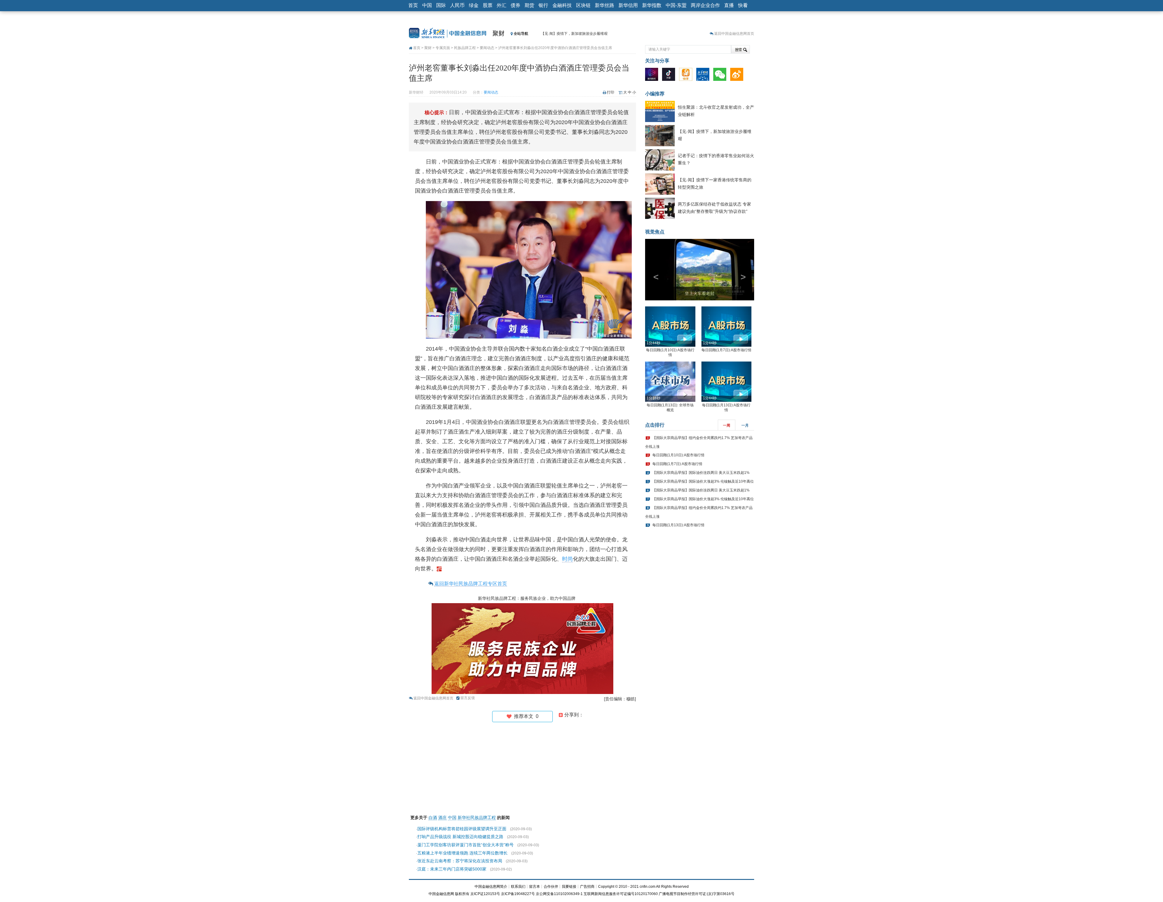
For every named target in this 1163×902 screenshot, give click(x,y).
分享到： (573, 714)
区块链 (583, 5)
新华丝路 (604, 5)
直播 (729, 5)
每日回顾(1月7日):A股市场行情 (726, 350)
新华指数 (651, 5)
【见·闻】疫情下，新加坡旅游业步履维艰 (574, 33)
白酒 (433, 817)
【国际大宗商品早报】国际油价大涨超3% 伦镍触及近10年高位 (703, 481)
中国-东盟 (676, 5)
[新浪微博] (738, 76)
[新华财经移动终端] (704, 76)
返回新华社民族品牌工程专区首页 (470, 583)
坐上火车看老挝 (699, 293)
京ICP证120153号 (485, 894)
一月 (745, 425)
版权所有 (462, 894)
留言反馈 (467, 698)
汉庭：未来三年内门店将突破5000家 (451, 869)
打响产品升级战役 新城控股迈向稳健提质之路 (460, 836)
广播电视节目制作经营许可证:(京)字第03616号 (696, 894)
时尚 (567, 559)
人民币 (457, 5)
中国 (427, 5)
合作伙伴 (551, 886)
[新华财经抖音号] (670, 76)
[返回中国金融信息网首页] (439, 569)
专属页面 (443, 48)
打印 (610, 92)
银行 (543, 5)
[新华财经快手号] (687, 76)
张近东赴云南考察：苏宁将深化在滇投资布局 (459, 860)
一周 (726, 425)
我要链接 (569, 886)
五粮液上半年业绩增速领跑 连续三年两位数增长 (462, 853)
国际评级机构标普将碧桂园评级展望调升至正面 (461, 828)
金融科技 (562, 5)
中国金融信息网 (441, 894)
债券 (515, 5)
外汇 (501, 5)
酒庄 (442, 817)
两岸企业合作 (705, 5)
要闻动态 (487, 48)
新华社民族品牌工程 (477, 817)
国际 (441, 5)
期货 (529, 5)
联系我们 (518, 886)
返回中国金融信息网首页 (734, 33)
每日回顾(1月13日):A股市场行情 (678, 525)
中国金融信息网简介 (491, 886)
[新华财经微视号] (653, 76)
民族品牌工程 (465, 48)
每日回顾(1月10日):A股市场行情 (678, 455)
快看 (743, 5)
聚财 (498, 33)
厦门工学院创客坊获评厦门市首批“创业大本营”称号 (465, 844)
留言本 (534, 886)
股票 (487, 5)
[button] (653, 269)
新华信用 (628, 5)
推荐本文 (525, 716)
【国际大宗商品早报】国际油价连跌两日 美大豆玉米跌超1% (701, 473)
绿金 (474, 5)
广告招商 (587, 886)
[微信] (721, 76)
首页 (413, 5)
